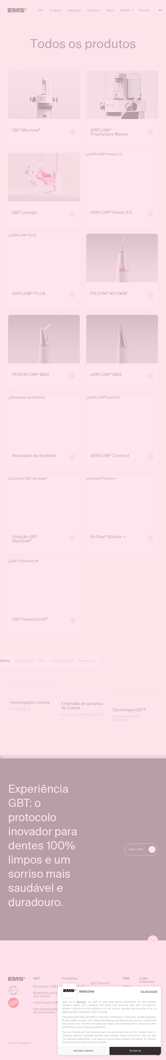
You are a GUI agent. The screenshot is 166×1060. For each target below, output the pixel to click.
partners (81, 1001)
